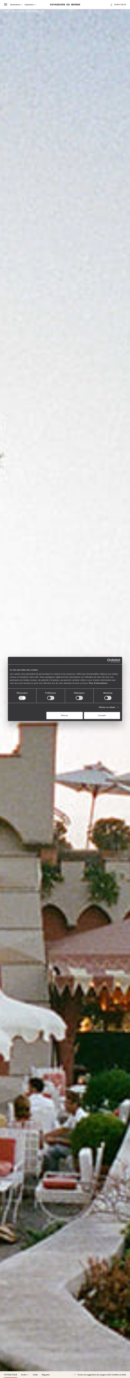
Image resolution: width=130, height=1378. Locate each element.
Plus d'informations (98, 683)
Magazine (46, 1374)
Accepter (102, 715)
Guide (35, 1374)
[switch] (50, 698)
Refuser (64, 715)
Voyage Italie (10, 1374)
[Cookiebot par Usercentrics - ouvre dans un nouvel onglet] (109, 661)
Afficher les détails (107, 707)
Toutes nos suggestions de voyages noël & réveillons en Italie (101, 1374)
